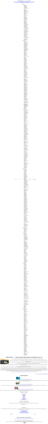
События (26, 2)
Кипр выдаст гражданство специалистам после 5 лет (26, 379)
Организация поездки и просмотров (24, 411)
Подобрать (35, 179)
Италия (20, 418)
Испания (18, 418)
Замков (23, 397)
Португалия (30, 418)
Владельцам (23, 2)
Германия (25, 418)
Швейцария (27, 418)
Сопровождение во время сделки (24, 412)
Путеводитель (16, 2)
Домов (23, 396)
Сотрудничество (20, 2)
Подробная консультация (24, 410)
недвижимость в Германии (20, 371)
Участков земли (23, 398)
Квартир (23, 395)
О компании (31, 2)
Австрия (15, 418)
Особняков (23, 399)
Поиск (29, 0)
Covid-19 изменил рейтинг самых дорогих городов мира (26, 384)
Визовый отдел (28, 2)
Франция (22, 418)
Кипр (32, 418)
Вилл (23, 394)
